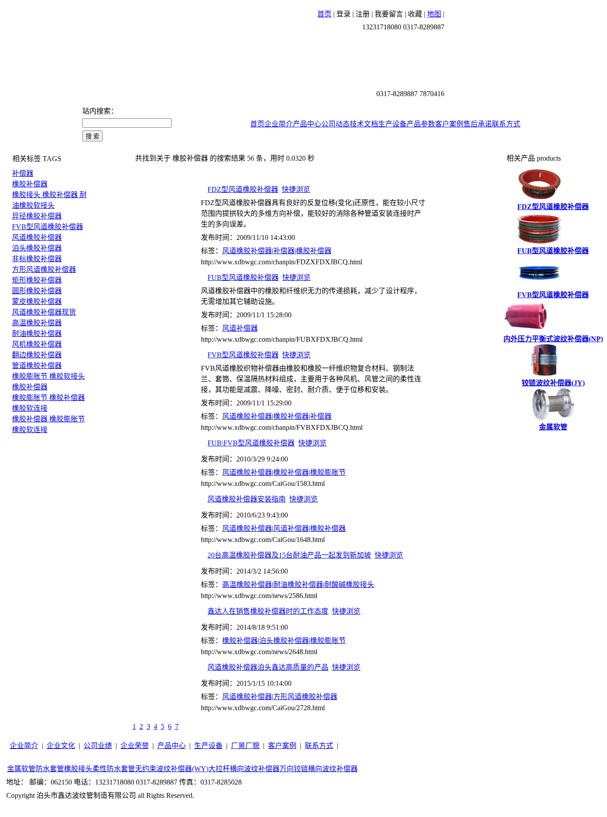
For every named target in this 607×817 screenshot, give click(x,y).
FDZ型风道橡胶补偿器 (243, 189)
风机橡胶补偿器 (37, 344)
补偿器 (22, 173)
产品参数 (421, 124)
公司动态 (335, 124)
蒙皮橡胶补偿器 (37, 301)
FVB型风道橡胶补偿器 (47, 227)
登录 (343, 14)
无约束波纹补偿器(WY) (171, 769)
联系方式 (506, 124)
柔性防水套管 (113, 769)
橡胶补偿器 (30, 184)
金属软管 (553, 427)
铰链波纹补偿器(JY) (553, 383)
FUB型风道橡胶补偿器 (243, 277)
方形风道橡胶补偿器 (44, 269)
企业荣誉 (134, 745)
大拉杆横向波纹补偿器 (244, 769)
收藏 (415, 14)
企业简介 (278, 124)
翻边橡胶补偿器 (37, 355)
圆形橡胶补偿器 (37, 291)
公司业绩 (98, 745)
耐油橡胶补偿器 (37, 333)
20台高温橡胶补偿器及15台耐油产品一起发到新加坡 (289, 555)
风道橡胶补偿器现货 (44, 312)
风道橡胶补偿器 (37, 237)
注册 (362, 14)
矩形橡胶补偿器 (37, 280)
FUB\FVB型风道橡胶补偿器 (251, 443)
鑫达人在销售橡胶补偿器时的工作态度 (268, 611)
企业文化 (61, 745)
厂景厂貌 (245, 745)
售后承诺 (477, 124)
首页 (324, 14)
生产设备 (392, 124)
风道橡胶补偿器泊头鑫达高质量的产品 (268, 667)
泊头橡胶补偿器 (37, 248)
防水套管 (50, 769)
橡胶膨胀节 (328, 472)
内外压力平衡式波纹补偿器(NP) (553, 339)
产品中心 (307, 124)
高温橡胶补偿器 (37, 323)
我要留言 (389, 14)
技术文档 (364, 124)
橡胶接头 (78, 769)
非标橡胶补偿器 (37, 259)
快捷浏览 (296, 189)
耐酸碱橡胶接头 (349, 584)
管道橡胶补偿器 (37, 365)
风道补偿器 (240, 328)
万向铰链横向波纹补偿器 (319, 769)
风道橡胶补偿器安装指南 (247, 499)
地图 (434, 14)
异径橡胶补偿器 (37, 216)
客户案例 (449, 124)
